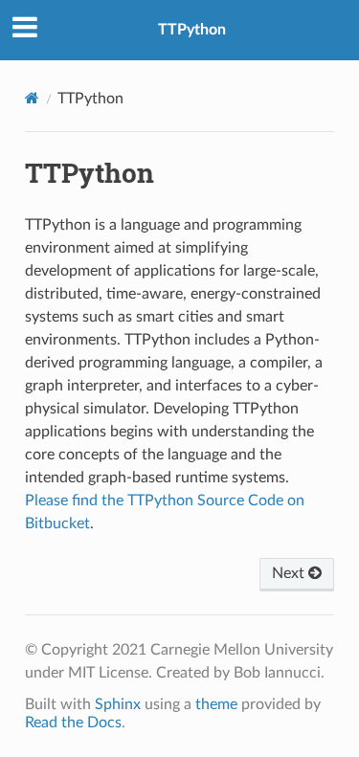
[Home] (32, 98)
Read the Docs (73, 722)
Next (290, 573)
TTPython (192, 29)
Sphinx (118, 704)
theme (216, 704)
